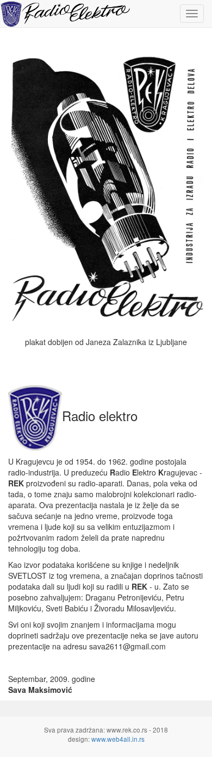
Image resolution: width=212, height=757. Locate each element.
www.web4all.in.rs (118, 738)
